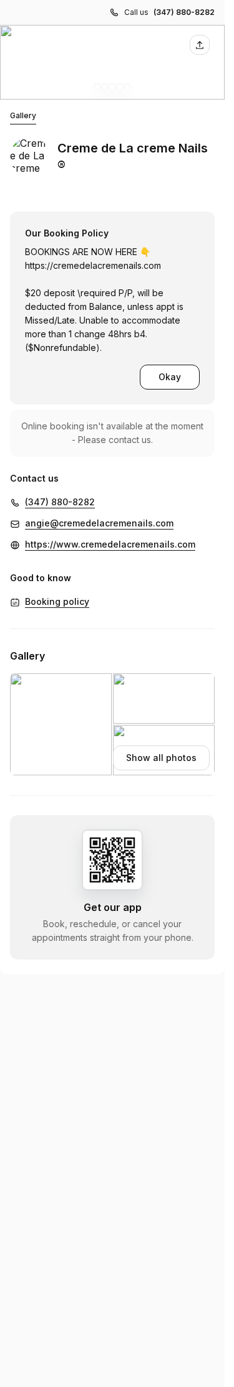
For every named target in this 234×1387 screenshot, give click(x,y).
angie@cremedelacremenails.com (99, 523)
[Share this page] (200, 45)
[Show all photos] (112, 62)
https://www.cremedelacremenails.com (110, 544)
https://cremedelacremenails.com (93, 265)
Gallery (23, 115)
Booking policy (57, 601)
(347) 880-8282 (184, 12)
